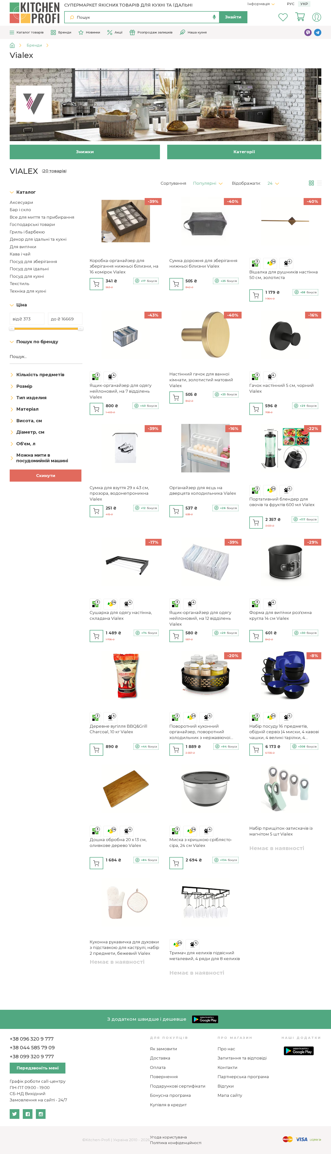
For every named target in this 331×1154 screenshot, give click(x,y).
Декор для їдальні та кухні (38, 239)
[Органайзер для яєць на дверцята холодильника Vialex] (205, 449)
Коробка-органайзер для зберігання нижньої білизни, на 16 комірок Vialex (124, 266)
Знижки (85, 151)
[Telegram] (317, 32)
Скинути (45, 475)
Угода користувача (168, 1137)
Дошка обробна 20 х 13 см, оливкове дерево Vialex (118, 842)
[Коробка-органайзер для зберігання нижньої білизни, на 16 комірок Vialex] (126, 222)
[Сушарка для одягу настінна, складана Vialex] (126, 563)
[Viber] (308, 32)
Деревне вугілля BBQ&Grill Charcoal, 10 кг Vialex (118, 729)
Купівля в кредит (168, 1104)
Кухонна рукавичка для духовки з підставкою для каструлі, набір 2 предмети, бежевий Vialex (124, 947)
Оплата (158, 1067)
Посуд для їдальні (29, 268)
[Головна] (16, 45)
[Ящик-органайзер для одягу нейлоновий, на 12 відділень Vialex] (205, 563)
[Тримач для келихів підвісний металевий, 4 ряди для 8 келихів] (205, 903)
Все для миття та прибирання (42, 217)
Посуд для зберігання (33, 261)
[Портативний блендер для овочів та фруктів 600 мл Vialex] (285, 449)
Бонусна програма (170, 1095)
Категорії (244, 151)
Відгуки (226, 1086)
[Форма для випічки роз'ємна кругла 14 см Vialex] (285, 563)
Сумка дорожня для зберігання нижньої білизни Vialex (203, 263)
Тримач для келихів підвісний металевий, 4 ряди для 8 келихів (204, 955)
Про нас (226, 1048)
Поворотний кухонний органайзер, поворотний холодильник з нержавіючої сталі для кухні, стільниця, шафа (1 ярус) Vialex (203, 732)
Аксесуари (21, 202)
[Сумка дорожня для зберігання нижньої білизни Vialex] (205, 222)
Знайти (233, 17)
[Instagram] (41, 1114)
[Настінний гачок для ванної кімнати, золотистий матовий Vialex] (205, 335)
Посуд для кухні (27, 276)
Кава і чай (20, 254)
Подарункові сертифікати (177, 1086)
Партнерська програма (243, 1076)
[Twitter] (14, 1114)
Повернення (164, 1076)
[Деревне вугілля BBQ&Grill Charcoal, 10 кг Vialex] (126, 676)
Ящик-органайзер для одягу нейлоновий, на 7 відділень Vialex (120, 391)
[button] (210, 182)
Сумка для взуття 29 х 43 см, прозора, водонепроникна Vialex (119, 493)
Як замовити (163, 1048)
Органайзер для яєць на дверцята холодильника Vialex (202, 490)
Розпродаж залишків (155, 32)
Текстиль (19, 283)
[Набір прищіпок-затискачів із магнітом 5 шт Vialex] (285, 790)
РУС (290, 4)
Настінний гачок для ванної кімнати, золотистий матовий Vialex (201, 380)
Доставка (160, 1058)
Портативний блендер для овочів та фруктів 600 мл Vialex (282, 502)
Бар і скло (20, 209)
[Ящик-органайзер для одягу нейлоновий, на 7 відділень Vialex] (126, 335)
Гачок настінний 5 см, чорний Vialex (281, 388)
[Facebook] (27, 1114)
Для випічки (23, 246)
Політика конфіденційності (175, 1142)
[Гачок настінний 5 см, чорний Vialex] (285, 335)
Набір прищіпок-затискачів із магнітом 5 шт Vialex (281, 831)
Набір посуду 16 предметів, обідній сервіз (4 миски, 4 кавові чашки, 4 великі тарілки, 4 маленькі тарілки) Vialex (284, 732)
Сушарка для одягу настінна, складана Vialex (121, 615)
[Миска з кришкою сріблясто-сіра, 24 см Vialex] (205, 790)
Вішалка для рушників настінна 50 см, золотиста (283, 275)
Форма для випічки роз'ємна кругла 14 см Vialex (280, 615)
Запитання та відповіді (242, 1058)
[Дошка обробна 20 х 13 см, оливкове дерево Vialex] (126, 790)
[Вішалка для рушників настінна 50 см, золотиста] (285, 222)
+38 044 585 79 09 (32, 1048)
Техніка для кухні (28, 291)
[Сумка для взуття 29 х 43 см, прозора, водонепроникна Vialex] (126, 449)
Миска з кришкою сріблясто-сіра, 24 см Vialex (200, 842)
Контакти (227, 1067)
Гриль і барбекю (27, 232)
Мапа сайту (230, 1095)
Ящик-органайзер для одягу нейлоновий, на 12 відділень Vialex (200, 618)
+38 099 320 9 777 (32, 1056)
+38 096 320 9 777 (32, 1039)
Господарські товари (32, 224)
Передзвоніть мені (38, 1068)
